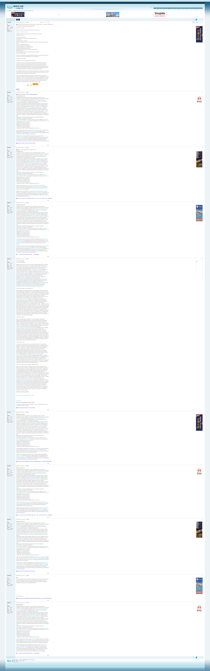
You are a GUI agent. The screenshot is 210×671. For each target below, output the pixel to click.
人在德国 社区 (10, 10)
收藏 (27, 85)
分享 (31, 85)
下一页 (201, 19)
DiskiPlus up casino (19, 138)
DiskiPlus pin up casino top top (21, 456)
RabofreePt (9, 92)
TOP (48, 145)
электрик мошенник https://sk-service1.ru (40, 155)
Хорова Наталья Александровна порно (33, 449)
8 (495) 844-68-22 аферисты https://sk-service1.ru (35, 216)
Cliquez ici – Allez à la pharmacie (22, 31)
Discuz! (16, 659)
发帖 (18, 19)
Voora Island (25, 659)
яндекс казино (36, 130)
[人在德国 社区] (15, 8)
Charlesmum (9, 575)
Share (18, 88)
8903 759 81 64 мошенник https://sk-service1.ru (34, 162)
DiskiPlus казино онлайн (23, 647)
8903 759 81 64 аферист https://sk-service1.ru (34, 107)
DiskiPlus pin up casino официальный (36, 248)
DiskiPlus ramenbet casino (44, 507)
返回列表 (194, 19)
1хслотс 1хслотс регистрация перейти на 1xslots (25, 395)
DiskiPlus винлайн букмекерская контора (39, 191)
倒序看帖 (193, 22)
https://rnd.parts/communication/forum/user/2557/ (24, 327)
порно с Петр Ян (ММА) (27, 640)
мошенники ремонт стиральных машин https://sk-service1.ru (37, 532)
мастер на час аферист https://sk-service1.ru (41, 471)
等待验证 (8, 25)
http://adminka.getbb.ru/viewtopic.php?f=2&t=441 (24, 378)
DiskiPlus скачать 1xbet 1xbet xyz (37, 192)
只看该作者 (27, 22)
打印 (42, 22)
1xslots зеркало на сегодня (36, 269)
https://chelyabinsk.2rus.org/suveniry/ (22, 298)
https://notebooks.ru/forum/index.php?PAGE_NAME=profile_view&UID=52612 (29, 286)
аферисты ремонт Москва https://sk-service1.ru (34, 425)
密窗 (17, 10)
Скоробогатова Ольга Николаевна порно (34, 185)
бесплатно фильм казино (28, 131)
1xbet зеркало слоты (38, 186)
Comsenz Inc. (33, 659)
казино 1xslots (18, 400)
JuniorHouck (9, 22)
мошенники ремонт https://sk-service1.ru (33, 479)
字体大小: (45, 22)
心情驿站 (14, 10)
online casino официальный (41, 556)
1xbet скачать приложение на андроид (35, 558)
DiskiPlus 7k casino (19, 455)
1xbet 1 (35, 448)
